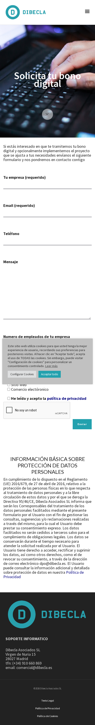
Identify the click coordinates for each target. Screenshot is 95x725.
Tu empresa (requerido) (24, 177)
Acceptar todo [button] (49, 374)
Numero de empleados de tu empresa (36, 336)
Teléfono (11, 233)
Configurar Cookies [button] (22, 374)
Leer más (51, 366)
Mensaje (10, 262)
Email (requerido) (19, 205)
